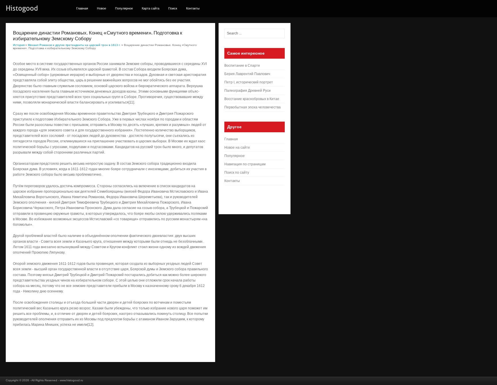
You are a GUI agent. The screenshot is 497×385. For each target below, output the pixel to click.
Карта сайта (150, 8)
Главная (82, 8)
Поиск (172, 8)
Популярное (124, 8)
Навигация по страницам (244, 164)
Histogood (22, 8)
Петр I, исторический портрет (248, 82)
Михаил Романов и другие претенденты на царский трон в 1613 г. (74, 45)
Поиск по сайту (236, 173)
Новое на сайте (237, 147)
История (18, 45)
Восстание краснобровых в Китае (251, 99)
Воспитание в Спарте (242, 66)
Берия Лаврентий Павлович (247, 74)
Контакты (193, 8)
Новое (101, 8)
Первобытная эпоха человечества (252, 107)
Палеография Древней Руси (247, 91)
